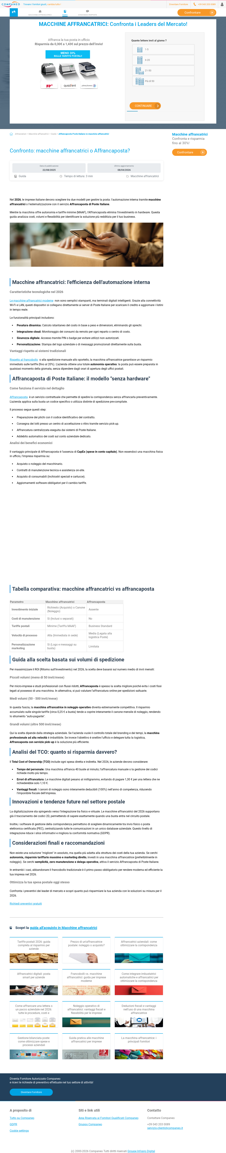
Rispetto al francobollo (24, 359)
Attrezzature (20, 134)
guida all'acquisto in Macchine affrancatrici (63, 928)
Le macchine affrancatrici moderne (31, 300)
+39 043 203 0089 (158, 1124)
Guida (53, 134)
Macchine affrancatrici (39, 134)
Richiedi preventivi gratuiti (26, 903)
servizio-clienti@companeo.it (165, 1128)
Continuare (143, 106)
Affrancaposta (19, 397)
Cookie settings (19, 1130)
